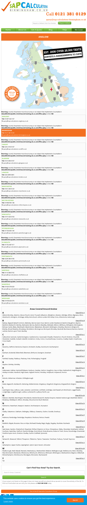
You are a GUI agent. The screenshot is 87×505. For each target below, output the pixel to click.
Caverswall (42, 337)
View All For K (80, 382)
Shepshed (28, 429)
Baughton (71, 323)
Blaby (15, 327)
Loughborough (16, 392)
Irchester (19, 378)
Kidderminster (34, 384)
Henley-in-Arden (7, 372)
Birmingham (78, 325)
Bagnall (10, 323)
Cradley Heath (68, 339)
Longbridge (6, 392)
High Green (24, 372)
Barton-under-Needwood (53, 323)
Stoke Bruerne (47, 431)
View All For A (80, 313)
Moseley (26, 400)
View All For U (80, 443)
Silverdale (66, 429)
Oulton (45, 412)
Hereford (17, 372)
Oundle (50, 412)
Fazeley (10, 359)
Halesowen (6, 370)
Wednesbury (31, 451)
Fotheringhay (35, 359)
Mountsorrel (33, 400)
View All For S (80, 427)
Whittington (57, 453)
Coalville (12, 339)
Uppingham (25, 445)
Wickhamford (65, 453)
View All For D (80, 344)
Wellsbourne (67, 451)
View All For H (80, 368)
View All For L (80, 388)
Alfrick (70, 315)
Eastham (5, 353)
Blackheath (21, 327)
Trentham (53, 439)
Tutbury (60, 439)
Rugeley (53, 423)
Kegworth (10, 384)
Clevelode (5, 339)
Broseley (54, 329)
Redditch (5, 423)
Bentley (19, 325)
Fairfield (5, 359)
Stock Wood (38, 431)
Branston (68, 327)
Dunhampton (54, 347)
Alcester (58, 315)
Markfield (73, 398)
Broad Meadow (13, 329)
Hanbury (31, 370)
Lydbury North (41, 392)
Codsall (18, 339)
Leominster (35, 390)
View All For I (80, 376)
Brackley (61, 327)
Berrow (32, 325)
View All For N (80, 403)
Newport (21, 406)
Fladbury (17, 359)
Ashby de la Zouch (31, 317)
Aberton (16, 315)
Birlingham (70, 325)
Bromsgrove (39, 329)
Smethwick (74, 429)
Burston (75, 329)
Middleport (13, 400)
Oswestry (39, 412)
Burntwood (68, 329)
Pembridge (13, 417)
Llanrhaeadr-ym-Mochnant (62, 390)
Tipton (39, 439)
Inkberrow (11, 378)
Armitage (21, 317)
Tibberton (33, 439)
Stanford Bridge (28, 431)
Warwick (24, 451)
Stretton (20, 433)
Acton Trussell (35, 315)
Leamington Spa (7, 390)
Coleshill (24, 339)
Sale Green (6, 429)
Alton (81, 315)
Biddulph (50, 325)
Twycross (72, 439)
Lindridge (49, 390)
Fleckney (24, 359)
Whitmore (41, 453)
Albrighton (51, 315)
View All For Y (80, 458)
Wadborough (6, 451)
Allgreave (75, 315)
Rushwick (66, 423)
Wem (74, 451)
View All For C (80, 335)
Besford (37, 325)
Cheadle (50, 337)
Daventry (5, 347)
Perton (41, 417)
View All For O (80, 409)
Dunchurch (45, 347)
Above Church (25, 315)
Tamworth (5, 439)
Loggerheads (76, 390)
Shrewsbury (54, 429)
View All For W (80, 448)
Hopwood (57, 372)
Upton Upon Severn (36, 445)
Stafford (19, 431)
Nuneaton (44, 406)
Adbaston (43, 315)
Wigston (74, 453)
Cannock (13, 337)
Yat (3, 461)
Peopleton (28, 417)
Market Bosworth (38, 398)
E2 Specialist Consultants (45, 491)
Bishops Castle (7, 327)
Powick (47, 417)
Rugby (48, 423)
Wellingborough (57, 451)
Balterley (28, 323)
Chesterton (57, 337)
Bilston (56, 325)
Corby (38, 339)
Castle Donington (23, 337)
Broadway (22, 329)
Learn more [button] (8, 501)
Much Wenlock (43, 400)
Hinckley (43, 372)
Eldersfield (19, 353)
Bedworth (12, 325)
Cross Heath (6, 341)
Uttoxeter (47, 445)
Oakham (18, 412)
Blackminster (29, 327)
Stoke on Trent (58, 431)
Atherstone (63, 317)
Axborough (71, 317)
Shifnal (34, 429)
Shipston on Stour (43, 429)
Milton (20, 400)
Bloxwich (46, 327)
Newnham (13, 406)
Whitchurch (33, 453)
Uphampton (6, 445)
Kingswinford (65, 384)
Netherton (6, 406)
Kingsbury (42, 384)
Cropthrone (77, 339)
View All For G (80, 362)
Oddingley (25, 412)
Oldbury (32, 412)
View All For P (80, 415)
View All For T (80, 437)
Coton (42, 339)
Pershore (36, 417)
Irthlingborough (27, 378)
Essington (41, 353)
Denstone (18, 347)
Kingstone (57, 384)
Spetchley (12, 431)
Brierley (4, 329)
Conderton (31, 339)
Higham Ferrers (34, 372)
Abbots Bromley (7, 315)
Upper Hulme (15, 445)
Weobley (79, 451)
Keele (4, 384)
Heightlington (76, 370)
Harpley (37, 370)
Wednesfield (40, 451)
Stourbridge (72, 431)
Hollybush (50, 372)
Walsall (18, 451)
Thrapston (25, 439)
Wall (13, 451)
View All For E (80, 350)
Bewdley (44, 325)
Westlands (17, 453)
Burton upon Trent (14, 331)
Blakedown (38, 327)
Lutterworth (31, 392)
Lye (48, 392)
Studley (25, 433)
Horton (64, 372)
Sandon (12, 429)
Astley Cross (54, 317)
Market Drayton (50, 398)
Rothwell (33, 423)
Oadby (4, 412)
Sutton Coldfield (34, 433)
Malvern (5, 398)
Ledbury (17, 390)
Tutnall (65, 439)
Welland (48, 451)
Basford (65, 323)
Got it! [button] (75, 500)
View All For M (80, 395)
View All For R (80, 421)
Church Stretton (67, 337)
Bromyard (47, 329)
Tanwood (13, 439)
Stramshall (80, 431)
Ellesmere (27, 353)
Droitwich (32, 347)
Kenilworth (17, 384)
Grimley (11, 364)
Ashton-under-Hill (44, 317)
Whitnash (48, 453)
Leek (22, 390)
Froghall (43, 359)
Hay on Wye (58, 370)
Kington (73, 384)
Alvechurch (6, 317)
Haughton (50, 370)
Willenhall (80, 453)
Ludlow (24, 392)
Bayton (78, 323)
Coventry (59, 339)
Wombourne (18, 455)
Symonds (44, 433)
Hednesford (67, 370)
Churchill (76, 337)
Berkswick (25, 325)
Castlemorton (34, 337)
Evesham (48, 353)
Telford (19, 439)
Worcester (34, 455)
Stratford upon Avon (9, 433)
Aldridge (64, 315)
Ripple (11, 423)
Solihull (81, 429)
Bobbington (54, 327)
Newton (27, 406)
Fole (28, 359)
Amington (14, 317)
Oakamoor (11, 412)
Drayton (25, 347)
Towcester (45, 439)
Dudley (38, 347)
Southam (5, 431)
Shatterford (20, 429)
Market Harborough (63, 398)
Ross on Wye (25, 423)
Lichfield (42, 390)
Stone (66, 431)
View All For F (80, 356)
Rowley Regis (40, 423)
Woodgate (26, 455)
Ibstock (4, 378)
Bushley (24, 331)
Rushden (60, 423)
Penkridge (20, 417)
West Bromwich (7, 453)
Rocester (17, 423)
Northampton (35, 406)
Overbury (57, 412)
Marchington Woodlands (23, 398)
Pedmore (5, 417)
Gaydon (5, 364)
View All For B (80, 321)
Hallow (13, 370)
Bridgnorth (75, 327)
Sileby (61, 429)
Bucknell (60, 329)
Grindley (17, 364)
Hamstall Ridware (22, 370)
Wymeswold (43, 455)
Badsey (4, 323)
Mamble (11, 398)
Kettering (25, 384)
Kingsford (50, 384)
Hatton (43, 370)
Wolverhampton (7, 455)
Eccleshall (12, 353)
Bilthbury (62, 325)
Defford (11, 347)
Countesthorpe (50, 339)
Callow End (6, 337)
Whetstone (25, 453)
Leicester (27, 390)
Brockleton (30, 329)
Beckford (5, 325)
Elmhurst (34, 353)
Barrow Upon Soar (38, 323)
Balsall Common (18, 323)
